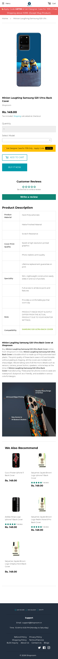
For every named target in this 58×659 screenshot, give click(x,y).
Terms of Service (36, 640)
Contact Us (36, 643)
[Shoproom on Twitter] (39, 648)
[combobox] (26, 140)
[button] (36, 483)
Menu (8, 3)
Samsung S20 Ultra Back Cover (37, 329)
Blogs (46, 643)
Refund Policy (20, 637)
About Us (25, 643)
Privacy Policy (35, 637)
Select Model (8, 135)
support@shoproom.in (32, 623)
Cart (54, 3)
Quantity (6, 123)
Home (5, 18)
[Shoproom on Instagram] (48, 648)
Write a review (29, 197)
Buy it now (14, 167)
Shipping (17, 116)
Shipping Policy (19, 640)
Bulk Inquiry (12, 643)
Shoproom (31, 655)
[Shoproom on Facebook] (44, 648)
